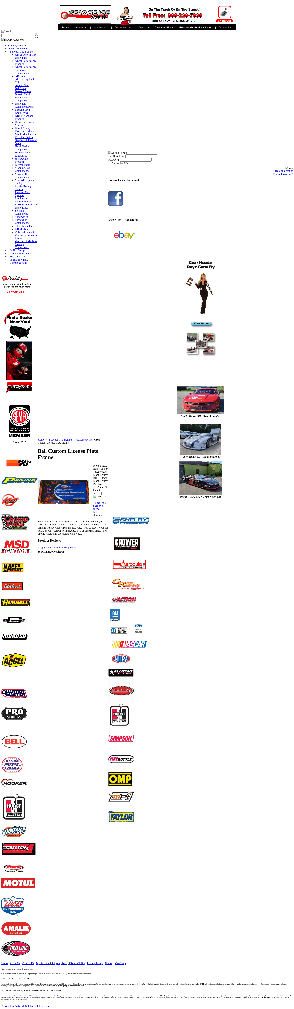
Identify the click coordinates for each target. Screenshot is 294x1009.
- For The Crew (16, 256)
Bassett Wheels (23, 91)
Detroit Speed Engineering (22, 111)
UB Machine (22, 229)
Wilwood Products (25, 232)
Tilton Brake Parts (24, 226)
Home (41, 439)
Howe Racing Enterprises (22, 154)
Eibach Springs (23, 128)
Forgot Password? (283, 174)
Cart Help (120, 963)
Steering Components (22, 212)
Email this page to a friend (99, 505)
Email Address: (116, 156)
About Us (15, 963)
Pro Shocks (21, 198)
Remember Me (120, 163)
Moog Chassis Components (22, 169)
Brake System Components (22, 99)
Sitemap (109, 963)
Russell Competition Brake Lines (26, 206)
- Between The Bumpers (21, 51)
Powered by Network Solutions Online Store (25, 1006)
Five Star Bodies (24, 137)
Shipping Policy (60, 963)
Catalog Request (17, 45)
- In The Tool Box (18, 259)
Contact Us (28, 963)
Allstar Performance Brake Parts (25, 56)
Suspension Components (22, 221)
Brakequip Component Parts (24, 105)
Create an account (283, 170)
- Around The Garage (19, 253)
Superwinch (21, 216)
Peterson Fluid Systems (22, 194)
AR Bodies (21, 76)
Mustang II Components (22, 175)
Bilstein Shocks (23, 94)
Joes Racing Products (21, 160)
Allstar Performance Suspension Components (25, 69)
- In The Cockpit (17, 250)
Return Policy (77, 963)
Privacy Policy (95, 963)
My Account (43, 963)
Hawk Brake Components (22, 148)
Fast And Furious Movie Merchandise (25, 133)
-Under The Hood (18, 48)
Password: (113, 159)
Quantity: (98, 490)
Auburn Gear (22, 85)
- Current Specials (17, 262)
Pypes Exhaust (23, 201)
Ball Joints (20, 88)
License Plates (22, 164)
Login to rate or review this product (57, 547)
